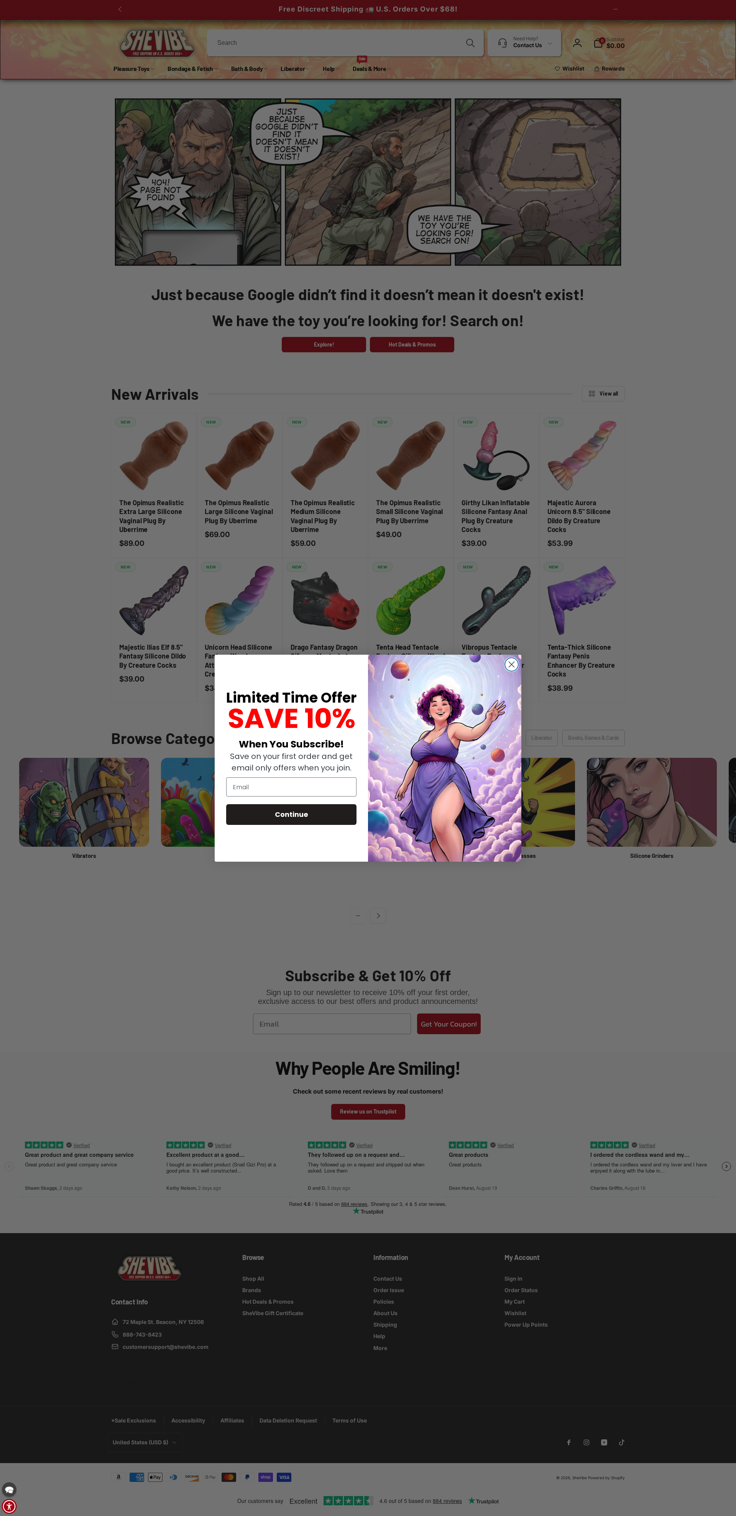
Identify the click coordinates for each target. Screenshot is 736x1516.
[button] (9, 1489)
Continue (291, 814)
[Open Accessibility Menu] (9, 1506)
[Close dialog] (511, 664)
